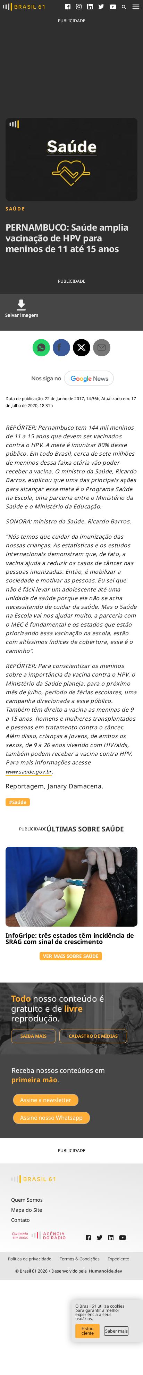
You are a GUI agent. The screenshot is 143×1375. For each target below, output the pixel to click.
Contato (20, 1220)
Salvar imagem (21, 315)
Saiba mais (33, 1036)
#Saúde (17, 802)
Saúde (15, 208)
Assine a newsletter (45, 1100)
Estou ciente (88, 1331)
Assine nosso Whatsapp (51, 1117)
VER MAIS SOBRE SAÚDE (71, 956)
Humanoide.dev (105, 1271)
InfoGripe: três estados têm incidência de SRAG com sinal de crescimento (70, 938)
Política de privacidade (29, 1259)
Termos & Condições (80, 1259)
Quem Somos (27, 1199)
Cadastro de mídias (93, 1036)
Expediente (118, 1259)
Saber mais (116, 1331)
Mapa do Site (26, 1210)
